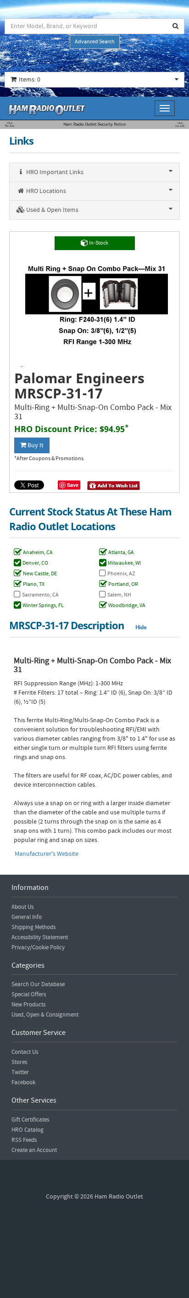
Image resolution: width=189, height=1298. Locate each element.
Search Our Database (38, 984)
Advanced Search (95, 41)
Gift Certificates (30, 1119)
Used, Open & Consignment (44, 1014)
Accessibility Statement (39, 937)
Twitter (20, 1072)
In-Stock (98, 243)
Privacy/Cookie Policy (38, 947)
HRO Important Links (54, 172)
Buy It (35, 445)
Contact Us (24, 1052)
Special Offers (28, 994)
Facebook (23, 1082)
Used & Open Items (51, 210)
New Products (28, 1004)
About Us (22, 907)
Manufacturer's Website (46, 854)
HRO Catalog (27, 1130)
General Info (26, 917)
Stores (19, 1062)
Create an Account (34, 1150)
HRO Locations (45, 191)
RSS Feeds (24, 1140)
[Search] (175, 26)
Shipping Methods (33, 927)
